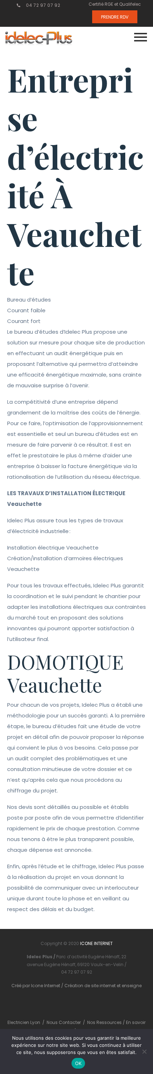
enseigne (132, 986)
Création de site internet (90, 986)
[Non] (144, 1051)
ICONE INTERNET (96, 943)
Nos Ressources (105, 1022)
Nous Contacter (64, 1022)
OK (78, 1063)
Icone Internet (45, 986)
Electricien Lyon (23, 1022)
